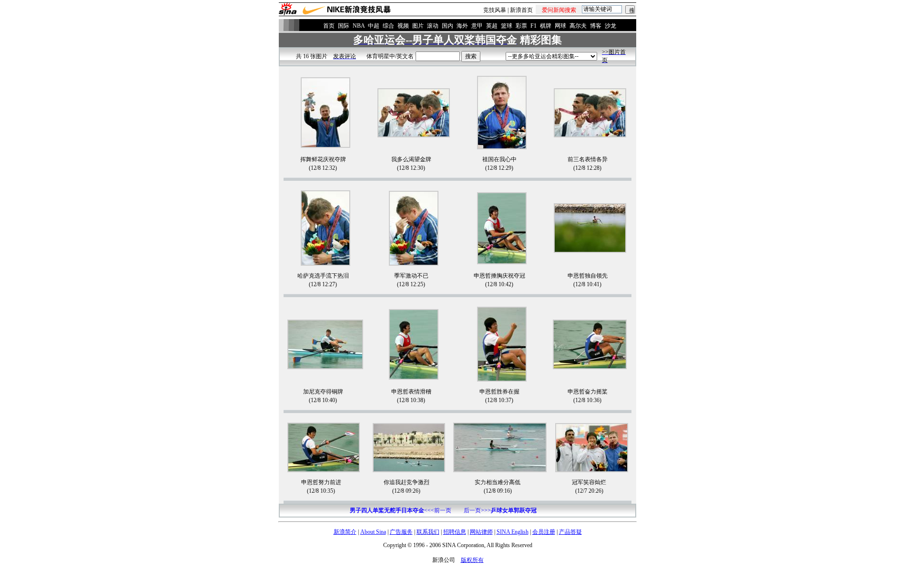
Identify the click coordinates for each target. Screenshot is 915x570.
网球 (560, 25)
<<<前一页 (400, 510)
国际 (343, 25)
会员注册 (543, 532)
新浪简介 (345, 532)
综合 (388, 25)
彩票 (521, 25)
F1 (533, 25)
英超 (492, 25)
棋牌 (545, 25)
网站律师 (481, 532)
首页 (329, 25)
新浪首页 (521, 10)
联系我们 (428, 532)
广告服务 (401, 532)
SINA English (513, 532)
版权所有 (472, 560)
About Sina (373, 532)
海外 (462, 25)
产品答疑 (570, 532)
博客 (595, 25)
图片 (418, 25)
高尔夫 (578, 25)
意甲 (477, 25)
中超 (373, 25)
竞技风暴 (494, 10)
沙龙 (610, 25)
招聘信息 (454, 532)
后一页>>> (500, 510)
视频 (403, 25)
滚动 (432, 25)
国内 (447, 25)
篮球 (506, 25)
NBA (359, 25)
